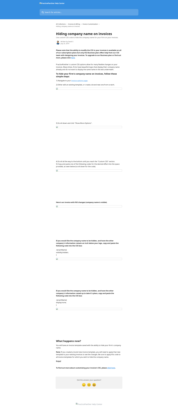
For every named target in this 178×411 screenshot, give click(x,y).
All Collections (61, 24)
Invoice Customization (90, 24)
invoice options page (79, 80)
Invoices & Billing (74, 24)
